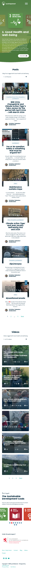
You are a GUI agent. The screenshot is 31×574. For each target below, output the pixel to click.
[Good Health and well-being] (11, 92)
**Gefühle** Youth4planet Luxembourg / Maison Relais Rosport (15, 443)
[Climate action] (10, 92)
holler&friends (5, 565)
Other (15, 183)
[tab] (9, 522)
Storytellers (21, 97)
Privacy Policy (5, 567)
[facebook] (3, 558)
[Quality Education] (18, 92)
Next (26, 76)
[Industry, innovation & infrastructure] (13, 92)
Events (13, 97)
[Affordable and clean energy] (11, 290)
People (4, 553)
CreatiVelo (8, 97)
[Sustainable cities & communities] (21, 92)
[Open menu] (26, 4)
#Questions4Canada (15, 298)
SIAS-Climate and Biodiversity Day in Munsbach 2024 (15, 400)
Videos (26, 550)
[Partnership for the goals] (15, 92)
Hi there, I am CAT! (11, 421)
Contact (16, 550)
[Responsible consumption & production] (19, 92)
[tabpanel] (11, 514)
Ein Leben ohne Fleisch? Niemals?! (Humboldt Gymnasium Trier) (13, 377)
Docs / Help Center (7, 550)
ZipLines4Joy (15, 264)
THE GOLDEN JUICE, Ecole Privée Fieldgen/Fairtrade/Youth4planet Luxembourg (15, 355)
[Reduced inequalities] (16, 138)
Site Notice (13, 567)
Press (17, 97)
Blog (21, 550)
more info (22, 56)
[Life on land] (15, 179)
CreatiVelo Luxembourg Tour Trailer (15, 465)
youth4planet (15, 98)
